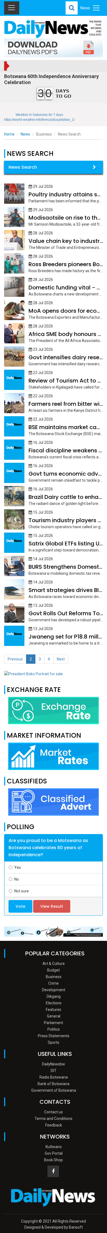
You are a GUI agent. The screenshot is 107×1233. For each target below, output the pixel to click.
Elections (53, 1003)
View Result (51, 906)
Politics (53, 1029)
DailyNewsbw (53, 1064)
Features (53, 1009)
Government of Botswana (53, 1090)
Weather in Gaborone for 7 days (39, 115)
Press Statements (53, 1036)
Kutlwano (54, 1147)
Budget (53, 970)
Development (53, 990)
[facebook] (53, 1171)
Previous (15, 659)
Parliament (53, 1023)
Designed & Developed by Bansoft (53, 1227)
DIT (54, 1070)
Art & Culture (54, 963)
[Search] (72, 8)
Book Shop (53, 1160)
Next (61, 659)
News (25, 134)
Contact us (53, 1112)
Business (53, 977)
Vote (20, 906)
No (16, 879)
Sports (53, 1042)
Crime (53, 983)
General (53, 1016)
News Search (23, 167)
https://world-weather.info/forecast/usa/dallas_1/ (39, 120)
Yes (17, 867)
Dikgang (54, 996)
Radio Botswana (54, 1077)
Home (9, 134)
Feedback (53, 1125)
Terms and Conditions (53, 1118)
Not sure (21, 891)
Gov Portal (54, 1153)
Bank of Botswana (53, 1084)
